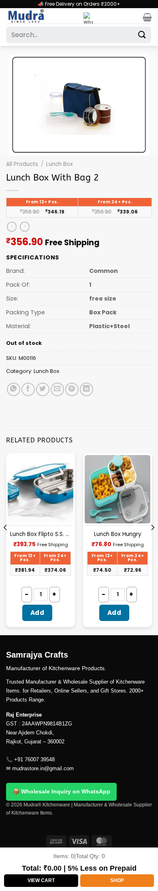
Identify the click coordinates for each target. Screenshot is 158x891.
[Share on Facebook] (28, 389)
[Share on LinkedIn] (86, 389)
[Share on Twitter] (42, 389)
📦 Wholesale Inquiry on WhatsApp (61, 791)
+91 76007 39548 (34, 759)
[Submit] (142, 35)
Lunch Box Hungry (117, 534)
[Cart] (147, 17)
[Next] (152, 543)
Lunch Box (59, 164)
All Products (22, 164)
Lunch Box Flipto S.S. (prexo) (40, 534)
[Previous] (6, 543)
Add (37, 612)
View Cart (41, 880)
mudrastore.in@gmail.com (43, 768)
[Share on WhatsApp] (13, 389)
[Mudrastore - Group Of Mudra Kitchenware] (41, 16)
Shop (117, 880)
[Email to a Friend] (57, 389)
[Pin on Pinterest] (72, 389)
